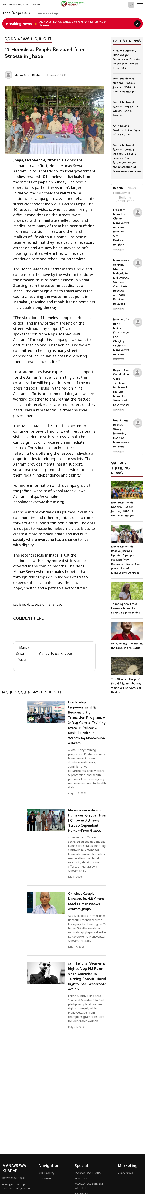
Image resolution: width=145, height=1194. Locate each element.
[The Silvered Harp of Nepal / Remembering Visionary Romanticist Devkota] (127, 666)
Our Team (45, 1178)
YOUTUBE (81, 1178)
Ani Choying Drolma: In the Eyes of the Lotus (127, 646)
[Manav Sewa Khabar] (72, 3)
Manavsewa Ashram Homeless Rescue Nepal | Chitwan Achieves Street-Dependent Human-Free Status (87, 820)
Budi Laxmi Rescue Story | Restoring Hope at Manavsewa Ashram (121, 433)
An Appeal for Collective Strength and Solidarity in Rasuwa (72, 23)
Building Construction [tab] (125, 199)
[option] (77, 23)
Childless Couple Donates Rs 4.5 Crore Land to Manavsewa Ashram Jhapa (86, 901)
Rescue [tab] (118, 188)
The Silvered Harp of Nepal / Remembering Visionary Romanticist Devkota (126, 685)
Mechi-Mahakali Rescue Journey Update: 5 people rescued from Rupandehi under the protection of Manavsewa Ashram (125, 560)
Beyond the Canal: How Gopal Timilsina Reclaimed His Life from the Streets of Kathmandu (121, 387)
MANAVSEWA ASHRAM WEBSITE (89, 1186)
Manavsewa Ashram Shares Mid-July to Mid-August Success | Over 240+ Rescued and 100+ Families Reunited (121, 282)
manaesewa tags (46, 13)
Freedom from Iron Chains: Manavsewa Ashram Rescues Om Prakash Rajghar (121, 227)
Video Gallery (46, 1173)
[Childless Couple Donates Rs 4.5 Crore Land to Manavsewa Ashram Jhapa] (46, 903)
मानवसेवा (118, 249)
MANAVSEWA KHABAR (88, 1173)
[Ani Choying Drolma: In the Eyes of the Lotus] (127, 631)
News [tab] (132, 188)
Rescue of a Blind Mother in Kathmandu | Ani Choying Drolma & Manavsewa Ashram (121, 337)
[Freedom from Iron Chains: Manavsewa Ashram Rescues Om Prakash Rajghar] (137, 212)
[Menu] (140, 5)
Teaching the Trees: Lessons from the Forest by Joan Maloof (126, 608)
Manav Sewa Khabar (28, 75)
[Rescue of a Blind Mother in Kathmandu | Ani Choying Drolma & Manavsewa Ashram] (137, 322)
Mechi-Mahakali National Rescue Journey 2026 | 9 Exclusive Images (122, 509)
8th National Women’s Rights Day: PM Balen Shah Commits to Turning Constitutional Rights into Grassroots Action (87, 976)
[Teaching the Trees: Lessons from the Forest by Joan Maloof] (127, 591)
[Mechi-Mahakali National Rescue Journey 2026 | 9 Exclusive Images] (127, 490)
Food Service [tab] (122, 193)
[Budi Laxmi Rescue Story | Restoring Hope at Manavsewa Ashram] (137, 423)
